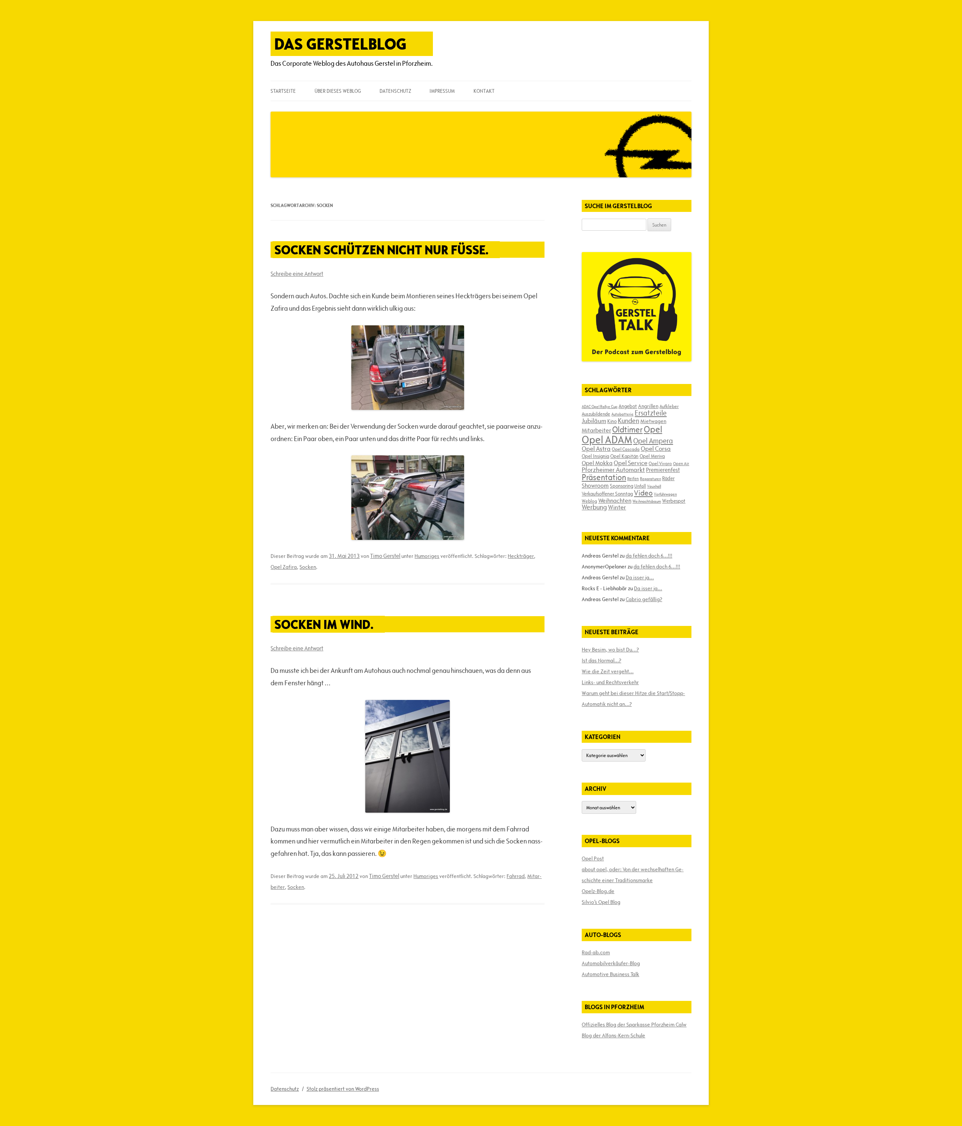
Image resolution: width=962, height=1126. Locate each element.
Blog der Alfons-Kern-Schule (613, 1035)
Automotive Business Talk (610, 974)
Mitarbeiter (596, 430)
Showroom (595, 485)
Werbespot (673, 500)
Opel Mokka (597, 463)
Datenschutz (395, 91)
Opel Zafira (284, 567)
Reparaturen (650, 478)
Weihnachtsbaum (646, 501)
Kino (612, 421)
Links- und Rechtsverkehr (610, 682)
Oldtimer (627, 430)
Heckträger (521, 556)
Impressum (442, 91)
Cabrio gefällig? (644, 599)
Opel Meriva (652, 456)
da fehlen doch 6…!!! (649, 555)
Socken (307, 567)
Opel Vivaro (660, 463)
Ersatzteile (651, 412)
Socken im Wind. (324, 624)
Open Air (681, 463)
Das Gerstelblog (340, 43)
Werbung (594, 507)
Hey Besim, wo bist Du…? (610, 649)
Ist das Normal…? (601, 660)
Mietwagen (653, 421)
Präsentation (604, 477)
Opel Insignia (595, 456)
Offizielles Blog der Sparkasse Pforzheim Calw (634, 1024)
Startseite (283, 91)
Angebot (628, 406)
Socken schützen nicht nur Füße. (381, 249)
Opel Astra (596, 448)
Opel (653, 429)
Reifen (633, 478)
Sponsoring (621, 485)
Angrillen (648, 406)
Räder (668, 478)
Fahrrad (516, 876)
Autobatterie (622, 414)
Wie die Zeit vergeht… (608, 671)
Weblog (589, 501)
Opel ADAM (607, 439)
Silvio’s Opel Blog (601, 902)
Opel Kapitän (624, 456)
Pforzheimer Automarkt (613, 470)
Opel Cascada (626, 449)
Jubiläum (594, 421)
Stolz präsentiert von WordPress (343, 1088)
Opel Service (630, 463)
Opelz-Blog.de (598, 891)
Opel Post (593, 858)
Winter (617, 507)
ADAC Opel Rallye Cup (599, 406)
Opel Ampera (653, 440)
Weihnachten (614, 500)
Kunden (628, 420)
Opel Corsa (656, 448)
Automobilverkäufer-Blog (611, 963)
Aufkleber (669, 406)
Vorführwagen (665, 494)
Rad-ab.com (596, 952)
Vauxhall (654, 486)
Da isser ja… (640, 577)
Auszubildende (596, 414)
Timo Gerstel (385, 555)
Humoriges (426, 556)
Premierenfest (663, 469)
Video (643, 492)
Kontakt (484, 91)
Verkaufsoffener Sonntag (607, 493)
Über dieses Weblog (338, 91)
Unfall (640, 486)
